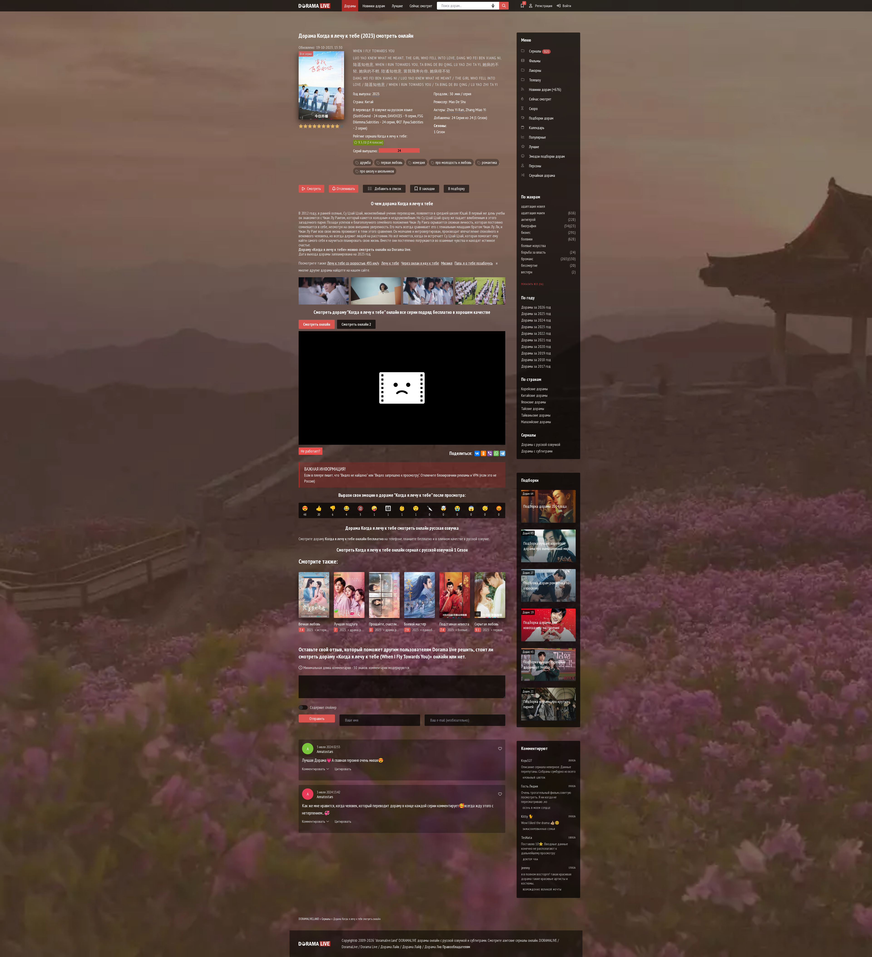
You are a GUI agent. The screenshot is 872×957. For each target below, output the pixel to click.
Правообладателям (456, 946)
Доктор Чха (530, 859)
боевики (540, 239)
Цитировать (343, 769)
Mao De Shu (457, 101)
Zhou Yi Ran (455, 109)
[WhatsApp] (496, 453)
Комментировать (313, 769)
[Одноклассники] (483, 453)
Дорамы (350, 5)
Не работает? (310, 451)
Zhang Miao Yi (476, 109)
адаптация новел (546, 206)
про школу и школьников (377, 171)
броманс (540, 258)
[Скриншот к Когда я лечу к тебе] (324, 291)
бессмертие (543, 265)
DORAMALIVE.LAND (309, 919)
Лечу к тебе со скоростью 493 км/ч (353, 263)
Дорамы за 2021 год (536, 339)
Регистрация (543, 5)
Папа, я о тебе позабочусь (474, 263)
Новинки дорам (374, 5)
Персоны (535, 165)
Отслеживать (345, 188)
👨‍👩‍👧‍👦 (388, 511)
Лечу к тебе (390, 263)
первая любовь (391, 162)
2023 (375, 93)
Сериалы (326, 919)
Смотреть (314, 188)
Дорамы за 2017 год (536, 366)
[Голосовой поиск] (493, 6)
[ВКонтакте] (477, 453)
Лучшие (397, 5)
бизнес (539, 232)
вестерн (540, 272)
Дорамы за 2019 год (536, 353)
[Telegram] (502, 453)
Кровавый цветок (534, 777)
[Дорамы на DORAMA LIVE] (314, 5)
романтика (489, 162)
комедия (419, 162)
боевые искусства (547, 245)
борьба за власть (547, 252)
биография (542, 225)
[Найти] (504, 6)
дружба (365, 162)
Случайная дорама (542, 175)
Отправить (317, 718)
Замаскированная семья (539, 829)
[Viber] (490, 453)
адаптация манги (546, 212)
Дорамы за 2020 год (536, 346)
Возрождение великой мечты (542, 889)
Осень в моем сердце (536, 808)
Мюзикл (446, 263)
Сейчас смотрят (421, 5)
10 (341, 126)
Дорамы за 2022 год (536, 333)
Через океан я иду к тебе (420, 263)
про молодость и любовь (453, 162)
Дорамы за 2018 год (536, 359)
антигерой (542, 219)
